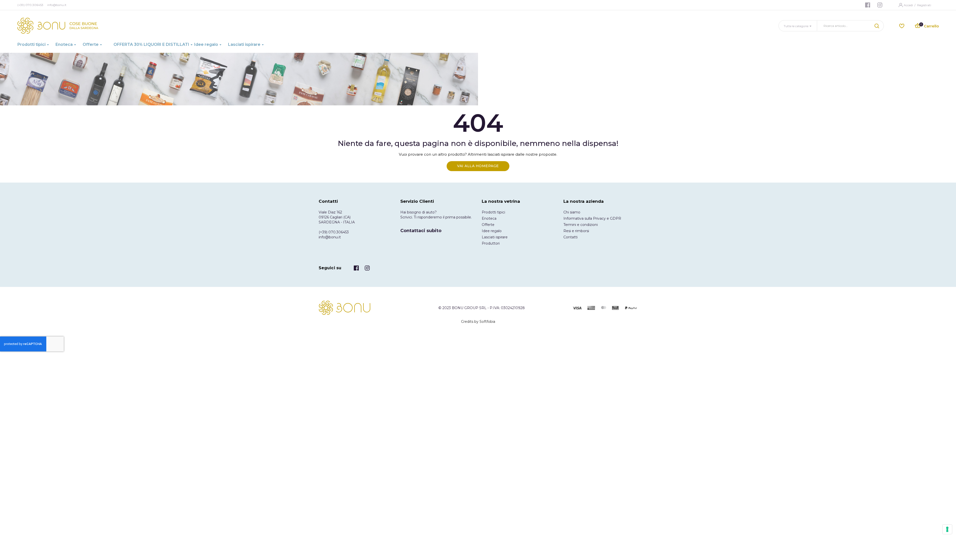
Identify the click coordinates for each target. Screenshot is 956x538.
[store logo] (57, 26)
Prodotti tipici (493, 212)
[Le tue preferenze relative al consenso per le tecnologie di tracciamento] (947, 529)
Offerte (488, 224)
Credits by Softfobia (478, 321)
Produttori (491, 243)
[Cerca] (877, 25)
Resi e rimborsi (576, 231)
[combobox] (844, 25)
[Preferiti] (902, 25)
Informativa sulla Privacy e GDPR (592, 218)
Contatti (570, 237)
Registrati (924, 5)
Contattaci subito (420, 230)
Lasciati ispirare (495, 237)
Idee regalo (492, 231)
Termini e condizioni (580, 224)
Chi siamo (571, 212)
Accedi (909, 5)
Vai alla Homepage (478, 166)
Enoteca (489, 218)
